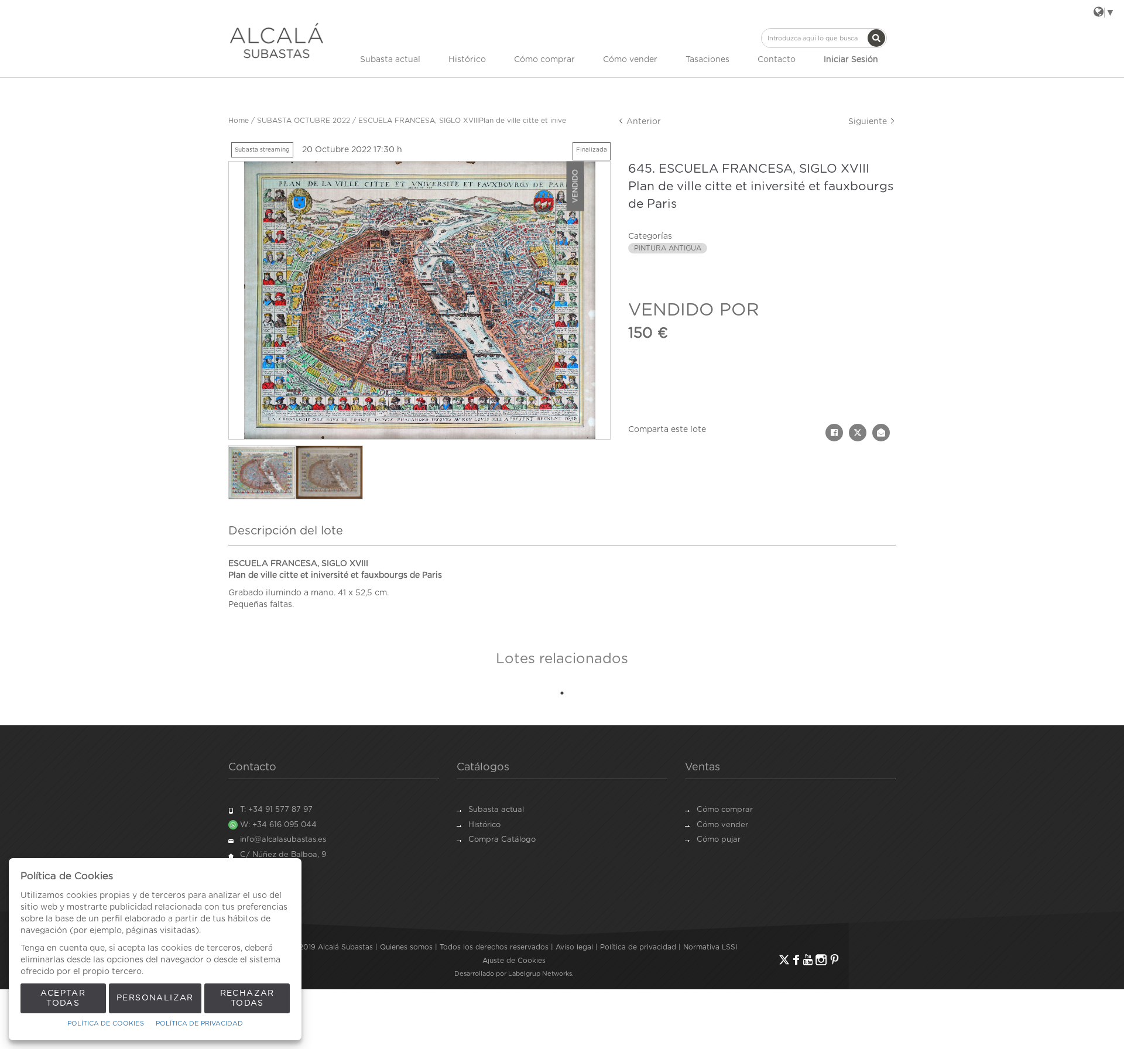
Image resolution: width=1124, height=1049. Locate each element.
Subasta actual (390, 60)
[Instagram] (821, 959)
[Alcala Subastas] (276, 40)
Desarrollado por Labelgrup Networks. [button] (514, 974)
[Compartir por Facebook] (834, 432)
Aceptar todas (62, 998)
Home (238, 120)
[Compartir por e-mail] (881, 432)
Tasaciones (707, 60)
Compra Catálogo (502, 840)
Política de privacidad (638, 947)
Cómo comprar (544, 60)
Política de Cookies (105, 1023)
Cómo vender (630, 60)
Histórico (467, 60)
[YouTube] (808, 959)
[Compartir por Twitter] (857, 432)
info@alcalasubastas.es (283, 840)
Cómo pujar (719, 840)
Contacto (777, 60)
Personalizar (155, 998)
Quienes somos (406, 947)
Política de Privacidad (199, 1023)
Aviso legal (574, 947)
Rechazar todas (247, 998)
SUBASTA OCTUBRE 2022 (303, 120)
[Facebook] (796, 960)
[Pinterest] (834, 959)
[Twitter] (784, 959)
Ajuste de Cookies (514, 960)
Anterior (642, 122)
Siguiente (868, 122)
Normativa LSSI (710, 947)
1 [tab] (562, 693)
